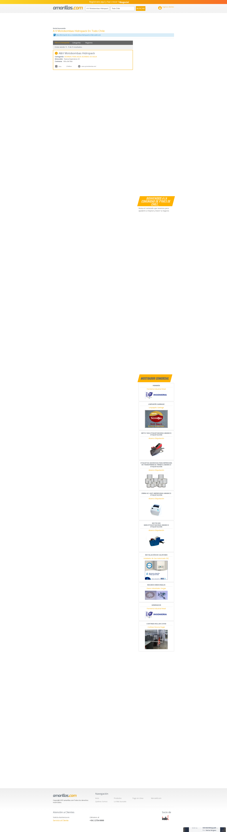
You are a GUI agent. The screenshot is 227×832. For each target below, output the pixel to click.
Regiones (89, 43)
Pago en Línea (138, 798)
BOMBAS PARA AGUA (72, 56)
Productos (118, 798)
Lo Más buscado (120, 801)
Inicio (97, 798)
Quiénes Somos (101, 801)
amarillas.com (68, 7)
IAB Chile (165, 817)
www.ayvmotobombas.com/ (88, 66)
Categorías (76, 43)
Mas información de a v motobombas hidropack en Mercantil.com (78, 35)
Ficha (60, 66)
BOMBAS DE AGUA (89, 56)
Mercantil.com (156, 798)
